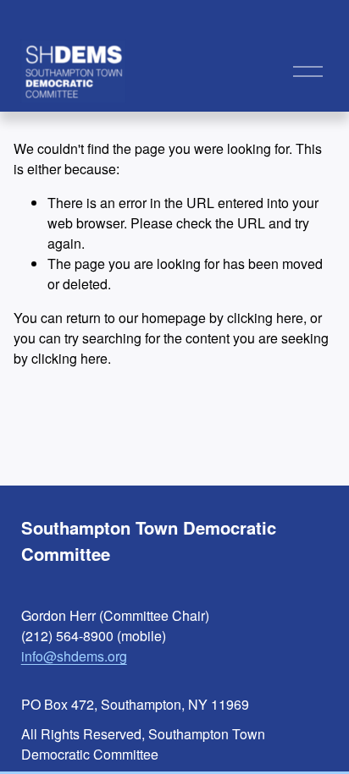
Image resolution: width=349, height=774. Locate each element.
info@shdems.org (74, 656)
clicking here (265, 317)
